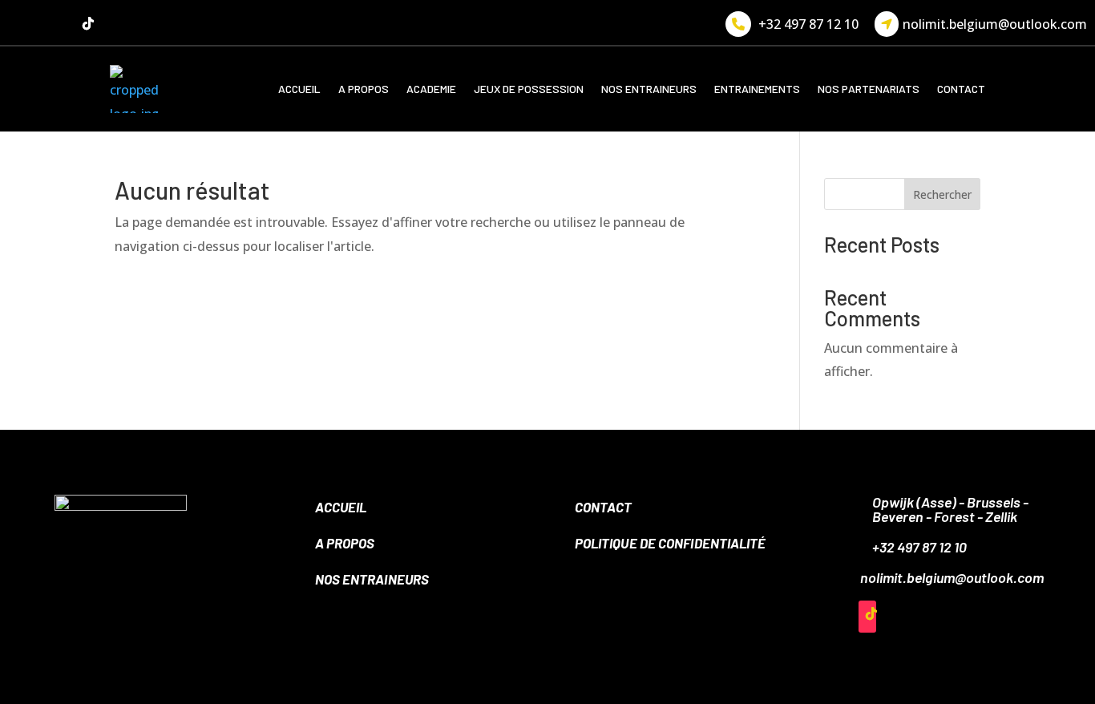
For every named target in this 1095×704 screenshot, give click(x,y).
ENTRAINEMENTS (757, 88)
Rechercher (942, 194)
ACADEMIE (431, 88)
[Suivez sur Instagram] (56, 23)
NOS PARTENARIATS (868, 88)
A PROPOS (363, 88)
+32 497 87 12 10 (808, 24)
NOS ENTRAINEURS (649, 88)
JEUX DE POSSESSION (529, 88)
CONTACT (961, 88)
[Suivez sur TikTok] (88, 23)
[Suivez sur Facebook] (24, 23)
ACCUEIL (299, 88)
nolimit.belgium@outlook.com (995, 24)
